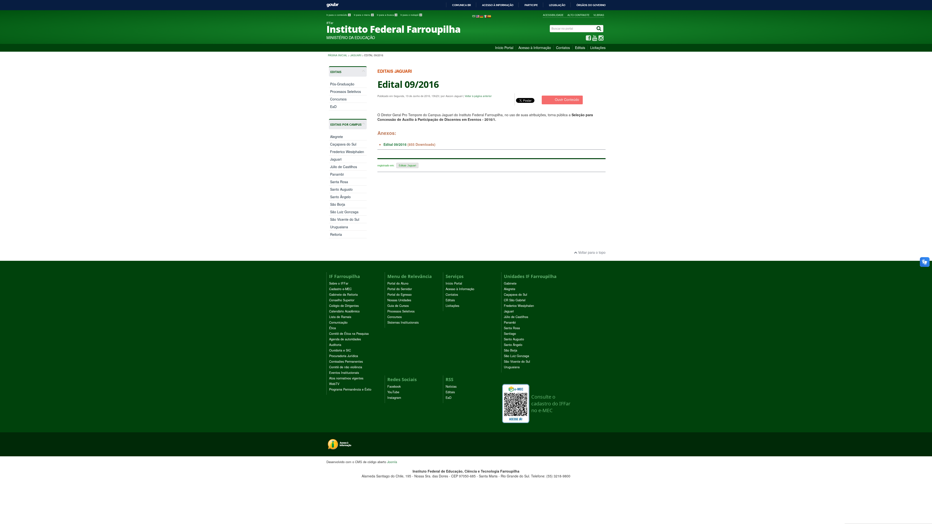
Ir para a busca (387, 15)
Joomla (392, 461)
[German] (481, 16)
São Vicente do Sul (344, 219)
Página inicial (337, 55)
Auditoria (335, 345)
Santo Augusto (341, 189)
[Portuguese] (474, 16)
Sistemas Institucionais (403, 322)
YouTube (393, 392)
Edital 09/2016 (395, 144)
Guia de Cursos (398, 305)
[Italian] (485, 16)
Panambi (337, 174)
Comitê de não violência (345, 367)
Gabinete (510, 283)
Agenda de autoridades (345, 339)
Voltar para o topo (591, 252)
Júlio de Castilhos (343, 166)
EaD (333, 106)
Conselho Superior (341, 300)
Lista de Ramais (340, 317)
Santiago (510, 333)
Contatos (563, 47)
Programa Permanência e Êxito (350, 389)
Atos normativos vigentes (346, 378)
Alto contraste (578, 15)
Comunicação (338, 322)
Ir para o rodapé (411, 15)
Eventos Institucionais (344, 372)
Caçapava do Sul (343, 144)
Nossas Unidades (399, 300)
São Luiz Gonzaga (344, 211)
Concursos (338, 99)
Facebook (394, 386)
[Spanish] (489, 16)
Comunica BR (461, 5)
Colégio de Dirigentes (344, 305)
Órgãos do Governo (591, 5)
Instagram (394, 397)
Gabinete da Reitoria (343, 294)
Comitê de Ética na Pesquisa (349, 333)
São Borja (337, 204)
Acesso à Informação (534, 47)
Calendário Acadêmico (344, 311)
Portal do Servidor (399, 289)
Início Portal (504, 47)
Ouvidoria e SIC (340, 350)
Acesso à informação (497, 5)
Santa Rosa (339, 181)
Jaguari (355, 55)
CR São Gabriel (514, 300)
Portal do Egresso (399, 294)
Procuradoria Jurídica (343, 356)
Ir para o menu (363, 15)
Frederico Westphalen (347, 151)
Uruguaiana (339, 226)
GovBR (332, 5)
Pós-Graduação (342, 84)
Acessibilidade (553, 15)
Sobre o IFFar (338, 283)
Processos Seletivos (345, 91)
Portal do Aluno (397, 283)
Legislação (557, 5)
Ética (332, 328)
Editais (580, 47)
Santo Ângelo (340, 196)
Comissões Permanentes (346, 361)
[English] (478, 16)
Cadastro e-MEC (340, 289)
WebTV (334, 384)
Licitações (598, 47)
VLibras (598, 15)
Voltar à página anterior (478, 96)
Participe (531, 5)
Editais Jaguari (407, 165)
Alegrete (336, 136)
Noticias (451, 386)
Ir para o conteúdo (338, 15)
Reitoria (336, 234)
